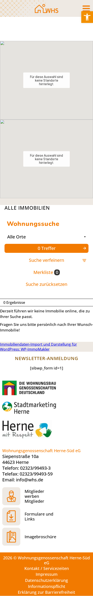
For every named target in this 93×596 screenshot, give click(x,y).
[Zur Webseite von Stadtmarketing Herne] (36, 408)
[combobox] (46, 237)
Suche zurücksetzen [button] (46, 284)
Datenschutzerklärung (46, 580)
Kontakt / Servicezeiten (46, 568)
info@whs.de (29, 480)
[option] (46, 29)
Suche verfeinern (46, 260)
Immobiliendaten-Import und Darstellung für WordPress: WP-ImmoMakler (38, 347)
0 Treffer (47, 248)
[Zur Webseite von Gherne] (30, 387)
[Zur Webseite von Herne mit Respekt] (36, 431)
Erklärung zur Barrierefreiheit (46, 592)
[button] (87, 17)
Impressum (47, 574)
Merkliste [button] (45, 272)
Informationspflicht (46, 586)
